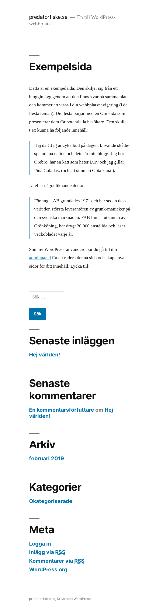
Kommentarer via (56, 561)
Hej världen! (44, 354)
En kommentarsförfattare (61, 410)
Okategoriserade (50, 501)
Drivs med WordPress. (74, 599)
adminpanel (40, 258)
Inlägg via (47, 552)
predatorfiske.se (48, 17)
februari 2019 (46, 458)
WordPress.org (48, 569)
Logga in (40, 543)
